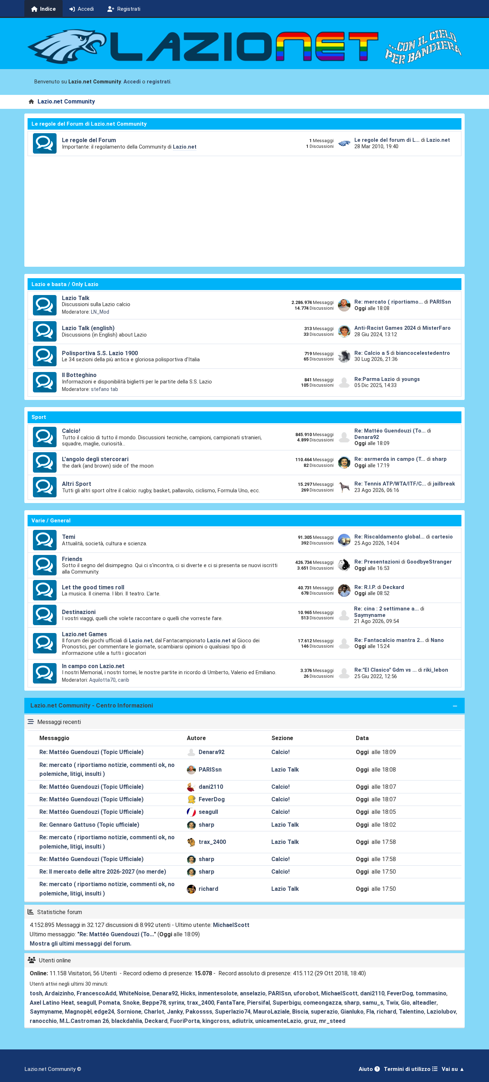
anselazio (253, 993)
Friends (72, 559)
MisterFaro (436, 328)
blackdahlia (126, 1021)
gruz (310, 1021)
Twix (392, 1002)
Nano (437, 640)
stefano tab (104, 389)
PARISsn (440, 302)
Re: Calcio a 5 (371, 353)
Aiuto (366, 1069)
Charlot (154, 1011)
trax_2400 (212, 842)
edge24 (104, 1011)
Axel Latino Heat (52, 1002)
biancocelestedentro (423, 353)
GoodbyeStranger (429, 562)
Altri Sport (76, 483)
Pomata (109, 1002)
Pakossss (198, 1011)
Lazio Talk (75, 298)
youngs (411, 379)
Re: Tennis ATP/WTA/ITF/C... (390, 483)
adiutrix (242, 1021)
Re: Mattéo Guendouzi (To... (390, 431)
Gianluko (352, 1011)
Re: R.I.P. (365, 587)
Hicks (187, 993)
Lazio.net (185, 147)
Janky (175, 1011)
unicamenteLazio (278, 1021)
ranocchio (43, 1021)
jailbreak (444, 483)
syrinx (176, 1002)
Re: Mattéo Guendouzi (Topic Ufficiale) (91, 752)
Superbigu (286, 1002)
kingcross (215, 1021)
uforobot (306, 993)
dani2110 (211, 786)
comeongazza (322, 1002)
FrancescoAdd (96, 993)
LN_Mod (100, 312)
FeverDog (212, 799)
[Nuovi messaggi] (44, 143)
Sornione (129, 1011)
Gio (405, 1002)
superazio (324, 1011)
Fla (370, 1011)
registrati (158, 82)
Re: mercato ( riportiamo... (388, 302)
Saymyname (370, 615)
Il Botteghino (79, 375)
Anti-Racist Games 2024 (385, 328)
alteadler (424, 1002)
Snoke (131, 1002)
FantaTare (231, 1002)
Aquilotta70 (102, 680)
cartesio (442, 536)
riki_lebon (435, 670)
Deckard (393, 587)
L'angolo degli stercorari (95, 459)
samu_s (372, 1002)
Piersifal (258, 1002)
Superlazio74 (233, 1011)
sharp (439, 459)
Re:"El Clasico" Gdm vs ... (385, 670)
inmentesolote (217, 993)
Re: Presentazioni (377, 562)
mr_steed (332, 1021)
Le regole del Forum (89, 140)
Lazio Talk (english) (88, 328)
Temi (68, 536)
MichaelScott (231, 925)
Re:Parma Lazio (375, 379)
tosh (36, 993)
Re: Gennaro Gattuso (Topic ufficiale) (89, 824)
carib (123, 680)
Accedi (132, 82)
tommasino (431, 993)
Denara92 (366, 437)
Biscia (300, 1011)
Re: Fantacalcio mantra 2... (389, 640)
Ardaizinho (59, 993)
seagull (208, 811)
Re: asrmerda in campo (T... (389, 459)
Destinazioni (79, 612)
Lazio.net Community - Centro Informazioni (91, 705)
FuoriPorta (185, 1021)
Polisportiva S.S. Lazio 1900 (100, 353)
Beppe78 (154, 1002)
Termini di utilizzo (408, 1069)
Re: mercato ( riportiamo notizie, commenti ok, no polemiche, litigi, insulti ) (107, 770)
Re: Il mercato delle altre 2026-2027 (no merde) (102, 871)
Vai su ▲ (453, 1069)
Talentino (411, 1011)
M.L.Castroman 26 (84, 1021)
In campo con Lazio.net (93, 666)
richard (208, 888)
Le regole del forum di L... (387, 140)
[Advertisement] (244, 210)
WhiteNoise (134, 993)
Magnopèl (78, 1011)
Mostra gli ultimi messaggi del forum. (80, 943)
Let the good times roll (93, 587)
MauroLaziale (271, 1011)
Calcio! (71, 431)
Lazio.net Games (84, 634)
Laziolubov (441, 1011)
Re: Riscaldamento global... (389, 536)
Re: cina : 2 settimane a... (386, 608)
